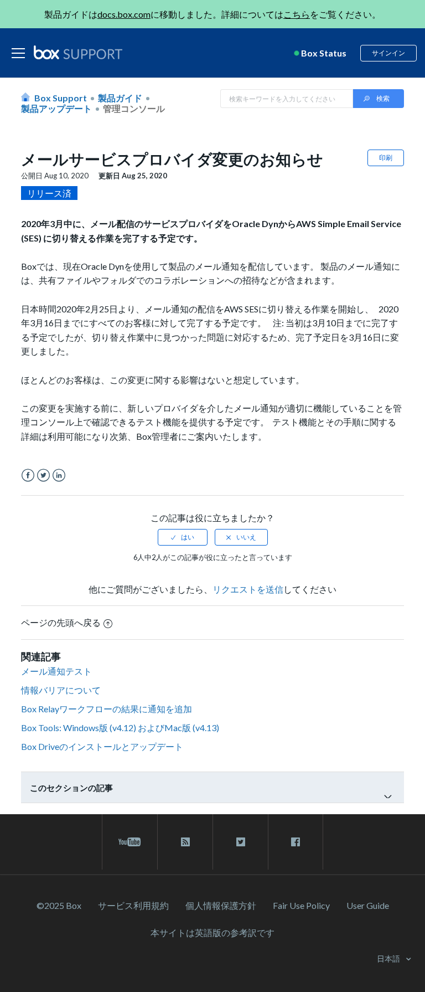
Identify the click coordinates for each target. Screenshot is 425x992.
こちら (296, 14)
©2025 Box (59, 905)
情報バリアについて (61, 690)
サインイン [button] (388, 53)
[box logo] (78, 52)
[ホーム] (78, 53)
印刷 (385, 157)
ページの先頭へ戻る (61, 622)
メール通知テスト (56, 671)
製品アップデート (56, 108)
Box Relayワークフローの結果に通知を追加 (106, 708)
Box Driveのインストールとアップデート (102, 746)
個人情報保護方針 (220, 905)
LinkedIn (59, 475)
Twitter (43, 475)
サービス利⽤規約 (133, 905)
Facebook (28, 475)
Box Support (60, 97)
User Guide (367, 905)
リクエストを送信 (247, 589)
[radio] (183, 537)
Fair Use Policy (301, 905)
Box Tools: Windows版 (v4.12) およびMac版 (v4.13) (120, 727)
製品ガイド (120, 97)
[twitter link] (240, 842)
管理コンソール (134, 108)
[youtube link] (129, 842)
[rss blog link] (185, 842)
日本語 (389, 958)
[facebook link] (295, 842)
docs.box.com (124, 14)
